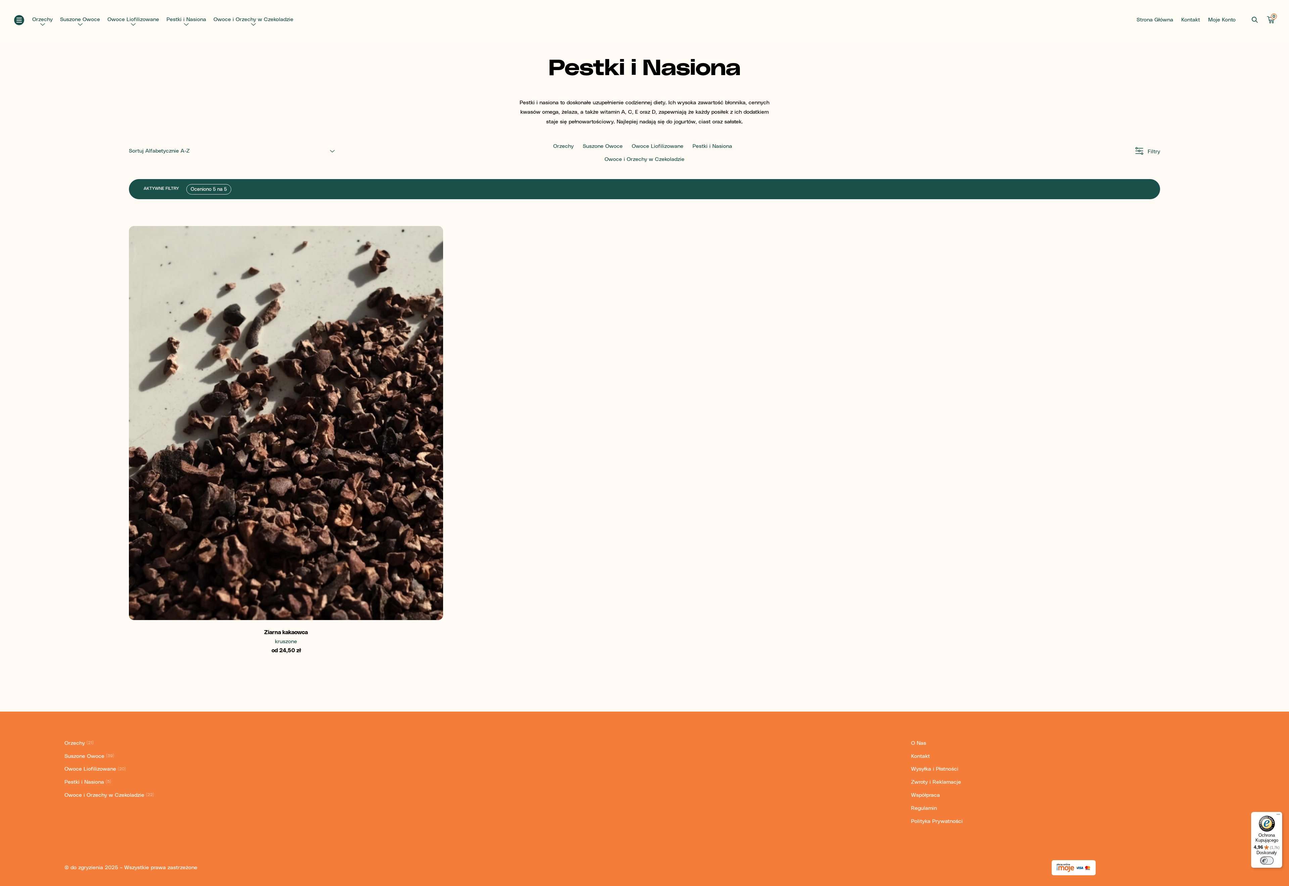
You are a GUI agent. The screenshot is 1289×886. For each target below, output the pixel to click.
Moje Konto (1222, 19)
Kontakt (1190, 19)
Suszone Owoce (80, 19)
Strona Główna (1155, 19)
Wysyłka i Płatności (934, 769)
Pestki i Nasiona (186, 19)
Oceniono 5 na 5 (209, 189)
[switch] (1267, 860)
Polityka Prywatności (937, 821)
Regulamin (924, 808)
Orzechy (42, 19)
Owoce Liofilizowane (133, 19)
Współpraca (925, 795)
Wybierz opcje (286, 603)
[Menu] (1278, 816)
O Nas (918, 743)
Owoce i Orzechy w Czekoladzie (253, 19)
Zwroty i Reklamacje (936, 782)
